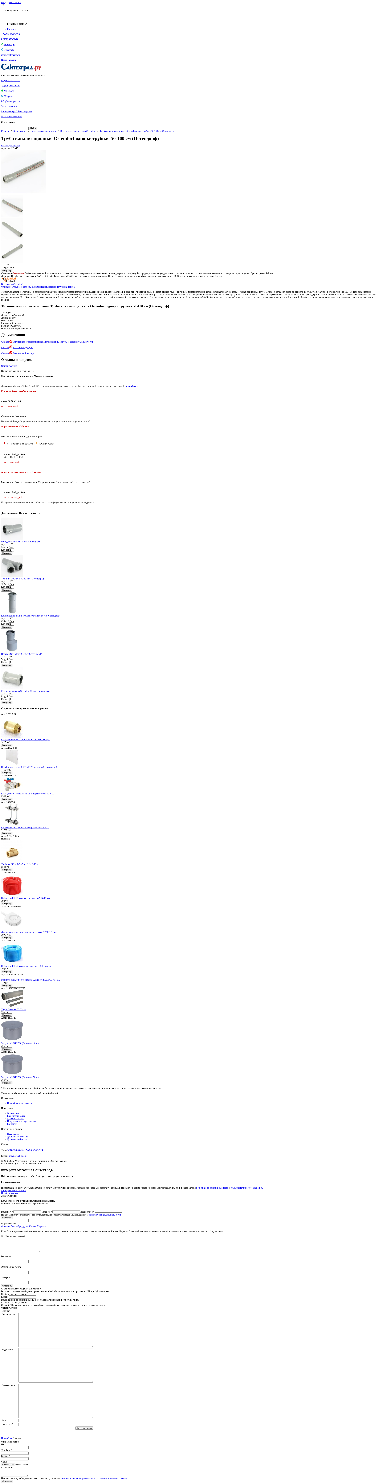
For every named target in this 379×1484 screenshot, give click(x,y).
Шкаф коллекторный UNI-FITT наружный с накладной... (30, 767)
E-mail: (4, 1297)
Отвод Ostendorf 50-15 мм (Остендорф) (20, 541)
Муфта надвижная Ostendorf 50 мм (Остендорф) (25, 691)
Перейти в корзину (10, 1193)
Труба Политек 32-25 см (13, 1009)
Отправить (7, 1481)
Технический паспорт (24, 353)
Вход (3, 2)
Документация (39, 287)
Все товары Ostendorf (12, 284)
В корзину (6, 270)
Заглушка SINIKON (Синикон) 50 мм (20, 1077)
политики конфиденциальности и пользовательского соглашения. (94, 1478)
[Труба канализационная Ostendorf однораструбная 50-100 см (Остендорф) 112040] (23, 193)
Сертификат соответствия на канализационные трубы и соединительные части (53, 341)
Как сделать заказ (16, 1116)
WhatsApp (9, 44)
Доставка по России (17, 1139)
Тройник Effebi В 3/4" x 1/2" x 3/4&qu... (21, 864)
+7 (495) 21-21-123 (10, 34)
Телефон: (6, 1450)
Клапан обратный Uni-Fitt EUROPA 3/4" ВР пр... (25, 739)
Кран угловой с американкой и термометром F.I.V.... (27, 793)
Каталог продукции (23, 347)
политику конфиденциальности (105, 1214)
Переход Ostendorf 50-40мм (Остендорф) (21, 654)
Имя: (4, 1444)
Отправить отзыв (84, 1428)
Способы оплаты (15, 1118)
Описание (6, 287)
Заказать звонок (9, 106)
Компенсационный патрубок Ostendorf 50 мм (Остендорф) (30, 615)
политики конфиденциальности (212, 1187)
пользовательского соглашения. (247, 1187)
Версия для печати (10, 145)
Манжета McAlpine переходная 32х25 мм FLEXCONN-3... (30, 979)
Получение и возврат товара (21, 1121)
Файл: (4, 1461)
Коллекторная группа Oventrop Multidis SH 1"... (25, 827)
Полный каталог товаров (19, 1103)
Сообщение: (7, 1467)
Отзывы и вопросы (21, 287)
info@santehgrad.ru (10, 55)
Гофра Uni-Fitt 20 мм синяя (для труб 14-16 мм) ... (26, 966)
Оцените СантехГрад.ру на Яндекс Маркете (23, 1226)
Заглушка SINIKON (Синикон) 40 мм (20, 1043)
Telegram (9, 50)
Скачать (5, 341)
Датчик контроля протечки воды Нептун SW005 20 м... (29, 932)
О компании (13, 1113)
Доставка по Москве (17, 1136)
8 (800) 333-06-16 (9, 39)
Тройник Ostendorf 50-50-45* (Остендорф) (22, 578)
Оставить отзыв (9, 366)
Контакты (12, 29)
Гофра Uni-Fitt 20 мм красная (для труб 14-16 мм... (26, 898)
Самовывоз (13, 1134)
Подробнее (6, 1438)
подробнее (131, 386)
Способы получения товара (61, 287)
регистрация (14, 2)
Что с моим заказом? (11, 116)
